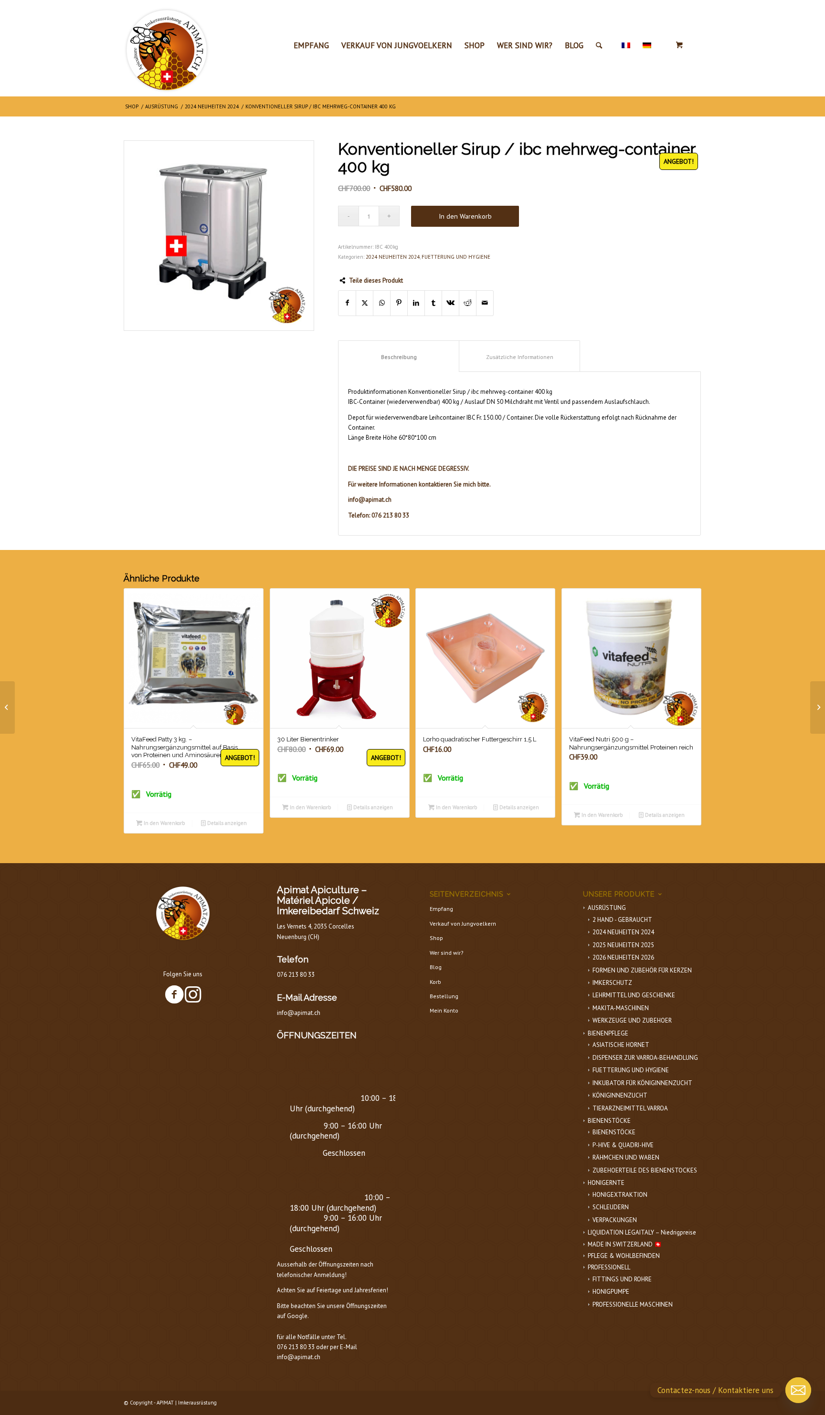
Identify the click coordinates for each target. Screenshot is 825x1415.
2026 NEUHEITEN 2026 (623, 957)
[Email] (798, 1390)
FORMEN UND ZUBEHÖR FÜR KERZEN (642, 970)
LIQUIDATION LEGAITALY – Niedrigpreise (642, 1232)
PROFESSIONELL (609, 1267)
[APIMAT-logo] (167, 47)
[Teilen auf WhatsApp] (381, 303)
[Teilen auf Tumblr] (433, 303)
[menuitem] (311, 45)
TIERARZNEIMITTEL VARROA (630, 1108)
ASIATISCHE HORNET (620, 1045)
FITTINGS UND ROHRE (622, 1279)
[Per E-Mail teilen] (484, 303)
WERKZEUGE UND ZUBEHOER (632, 1020)
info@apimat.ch (298, 1013)
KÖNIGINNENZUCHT (619, 1095)
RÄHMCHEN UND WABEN (625, 1157)
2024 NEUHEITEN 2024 (393, 256)
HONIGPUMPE (610, 1292)
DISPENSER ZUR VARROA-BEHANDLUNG (645, 1058)
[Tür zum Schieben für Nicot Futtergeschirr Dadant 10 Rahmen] (7, 707)
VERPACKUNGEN (614, 1220)
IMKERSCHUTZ (612, 983)
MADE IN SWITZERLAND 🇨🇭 (625, 1244)
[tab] (398, 356)
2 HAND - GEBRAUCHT (622, 920)
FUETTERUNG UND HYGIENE (456, 256)
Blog (436, 967)
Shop (436, 937)
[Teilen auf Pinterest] (399, 303)
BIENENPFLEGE (608, 1033)
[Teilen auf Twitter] (364, 303)
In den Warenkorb (465, 216)
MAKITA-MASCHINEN (620, 1008)
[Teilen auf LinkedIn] (416, 303)
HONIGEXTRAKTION (619, 1195)
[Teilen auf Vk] (450, 303)
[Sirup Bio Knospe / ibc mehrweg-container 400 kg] (817, 707)
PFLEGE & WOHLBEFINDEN (624, 1256)
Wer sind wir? (447, 952)
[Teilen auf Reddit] (467, 303)
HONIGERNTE (606, 1183)
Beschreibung (399, 356)
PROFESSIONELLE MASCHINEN (632, 1304)
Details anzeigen (226, 823)
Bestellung (444, 996)
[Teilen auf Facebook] (347, 303)
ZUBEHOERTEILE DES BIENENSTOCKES (644, 1170)
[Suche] (599, 45)
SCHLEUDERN (610, 1207)
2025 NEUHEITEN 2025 (623, 945)
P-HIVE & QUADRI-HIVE (623, 1145)
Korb (435, 981)
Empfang (441, 908)
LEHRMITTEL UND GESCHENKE (633, 995)
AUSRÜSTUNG (607, 908)
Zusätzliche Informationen (519, 356)
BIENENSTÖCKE (609, 1121)
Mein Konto (444, 1010)
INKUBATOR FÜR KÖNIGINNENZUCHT (642, 1083)
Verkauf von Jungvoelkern (463, 923)
